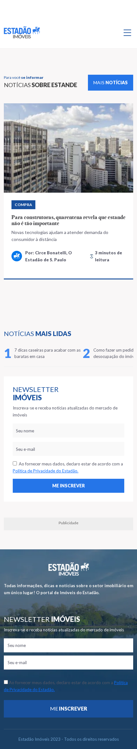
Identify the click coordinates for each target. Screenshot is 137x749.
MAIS (110, 82)
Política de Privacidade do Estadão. (45, 470)
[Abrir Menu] (127, 32)
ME (68, 708)
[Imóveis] (68, 569)
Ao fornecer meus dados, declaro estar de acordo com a (68, 467)
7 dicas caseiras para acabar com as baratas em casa (47, 353)
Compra (23, 204)
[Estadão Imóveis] (22, 32)
